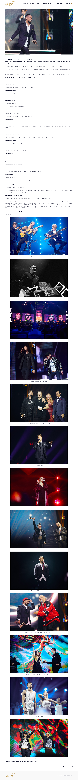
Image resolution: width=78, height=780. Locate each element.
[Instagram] (57, 775)
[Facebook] (55, 775)
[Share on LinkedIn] (70, 767)
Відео (61, 3)
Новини (32, 3)
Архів (49, 3)
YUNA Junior (56, 3)
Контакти (67, 3)
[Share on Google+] (68, 767)
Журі (37, 3)
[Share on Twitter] (65, 767)
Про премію (25, 3)
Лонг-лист (43, 3)
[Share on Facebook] (63, 767)
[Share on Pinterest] (72, 767)
